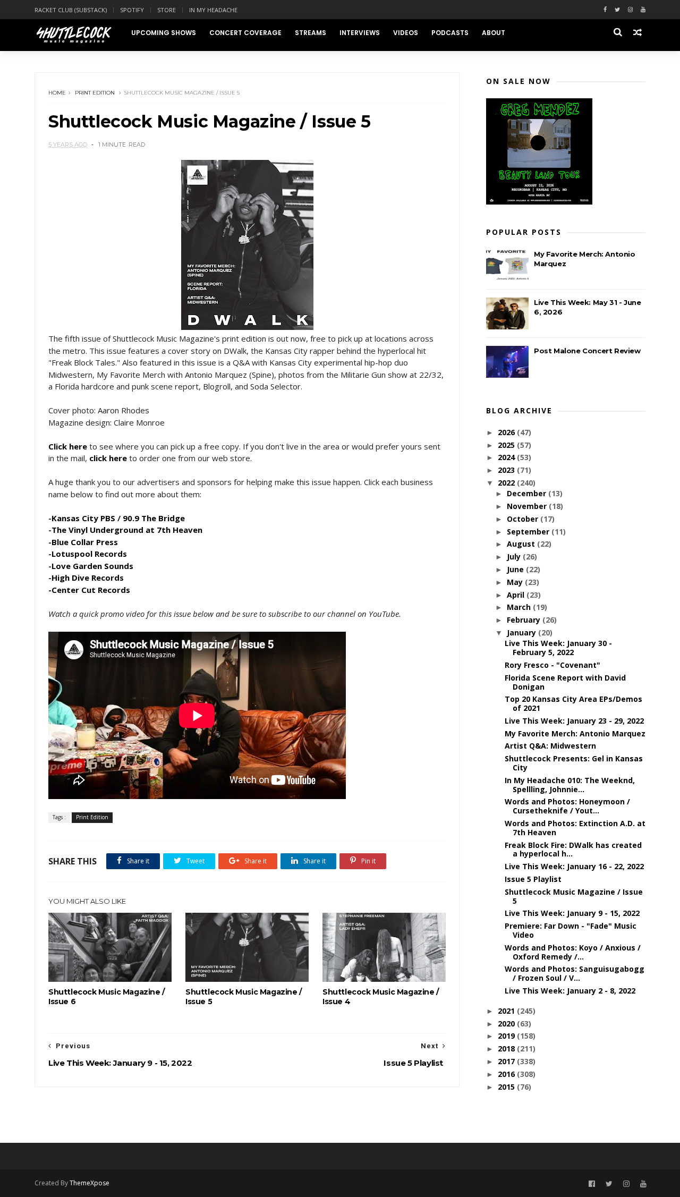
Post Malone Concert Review (587, 350)
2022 (507, 483)
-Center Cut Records (89, 589)
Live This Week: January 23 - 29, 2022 (574, 721)
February (524, 620)
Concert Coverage (245, 32)
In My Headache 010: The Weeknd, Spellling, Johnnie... (570, 784)
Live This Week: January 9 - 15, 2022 (572, 913)
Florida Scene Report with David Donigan (565, 682)
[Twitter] (617, 10)
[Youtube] (643, 10)
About (493, 32)
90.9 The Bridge (154, 518)
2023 (507, 470)
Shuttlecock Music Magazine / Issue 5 (243, 996)
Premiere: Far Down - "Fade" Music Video (570, 930)
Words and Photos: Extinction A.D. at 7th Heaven (575, 827)
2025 (507, 445)
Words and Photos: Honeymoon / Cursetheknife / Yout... (567, 806)
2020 (507, 1023)
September (529, 532)
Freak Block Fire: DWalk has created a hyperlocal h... (573, 849)
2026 (507, 432)
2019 (507, 1036)
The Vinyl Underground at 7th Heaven (127, 529)
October (523, 519)
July (515, 556)
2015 (507, 1087)
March (520, 607)
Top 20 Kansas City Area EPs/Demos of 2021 (573, 703)
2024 (507, 457)
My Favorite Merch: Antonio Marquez (575, 733)
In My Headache (213, 10)
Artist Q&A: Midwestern (550, 746)
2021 (507, 1011)
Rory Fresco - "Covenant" (552, 665)
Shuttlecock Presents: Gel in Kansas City (574, 762)
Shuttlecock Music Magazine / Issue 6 (106, 996)
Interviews (359, 32)
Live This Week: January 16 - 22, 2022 (574, 866)
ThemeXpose (89, 1182)
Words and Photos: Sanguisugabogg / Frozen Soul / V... (574, 973)
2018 (507, 1048)
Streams (310, 32)
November (528, 506)
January (522, 632)
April (516, 595)
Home (57, 92)
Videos (405, 32)
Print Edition (95, 92)
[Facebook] (605, 10)
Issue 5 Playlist (533, 879)
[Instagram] (630, 10)
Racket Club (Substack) (71, 10)
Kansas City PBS (83, 518)
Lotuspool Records (89, 553)
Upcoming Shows (163, 32)
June (516, 569)
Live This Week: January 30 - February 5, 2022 (558, 647)
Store (166, 10)
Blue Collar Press (85, 542)
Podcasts (450, 32)
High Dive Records (88, 577)
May (516, 582)
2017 (507, 1061)
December (527, 493)
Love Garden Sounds (92, 566)
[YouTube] (643, 1183)
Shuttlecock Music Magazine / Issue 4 (380, 996)
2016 (507, 1074)
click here (108, 458)
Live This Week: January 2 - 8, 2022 (570, 991)
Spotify (132, 10)
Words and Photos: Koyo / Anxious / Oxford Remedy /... (573, 952)
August (522, 544)
